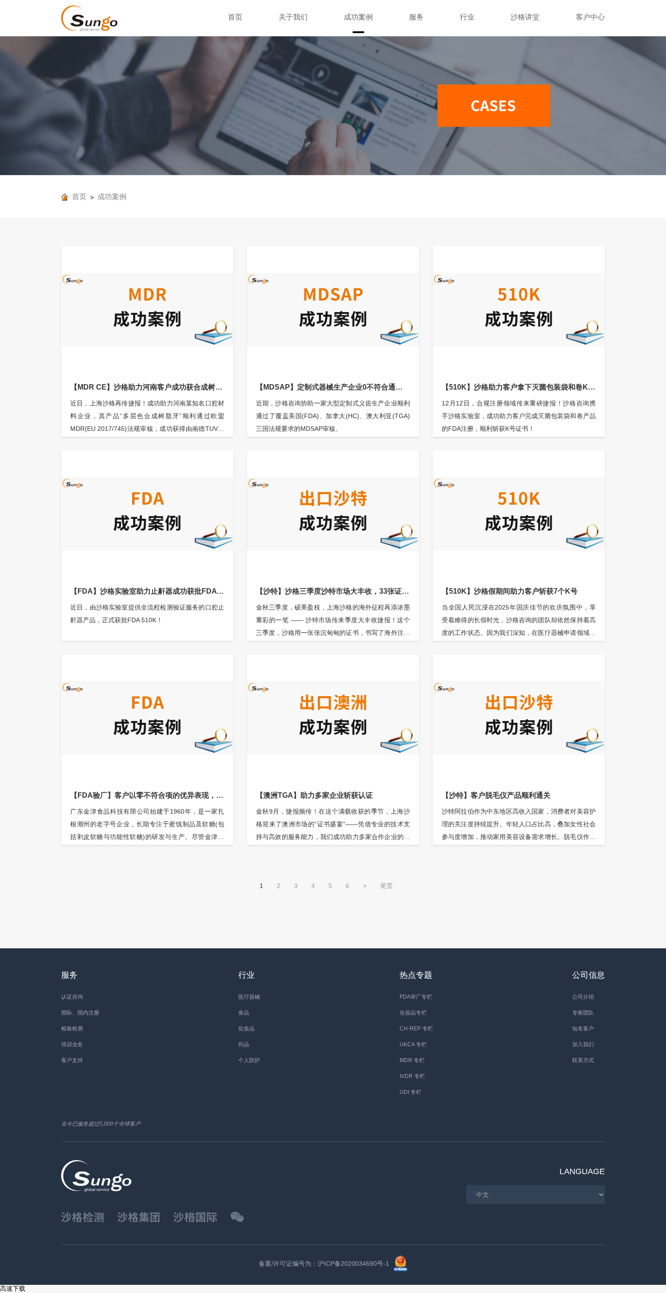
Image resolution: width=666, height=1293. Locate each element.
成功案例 (358, 17)
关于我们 (293, 17)
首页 (235, 17)
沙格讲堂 (525, 17)
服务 (416, 17)
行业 (467, 17)
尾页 (386, 885)
